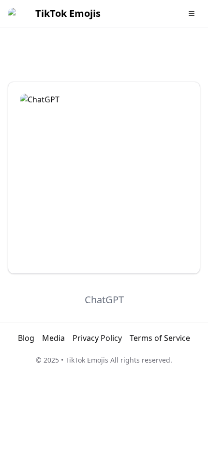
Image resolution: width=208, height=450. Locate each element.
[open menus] (191, 13)
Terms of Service (160, 338)
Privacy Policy (97, 338)
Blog (26, 338)
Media (53, 338)
